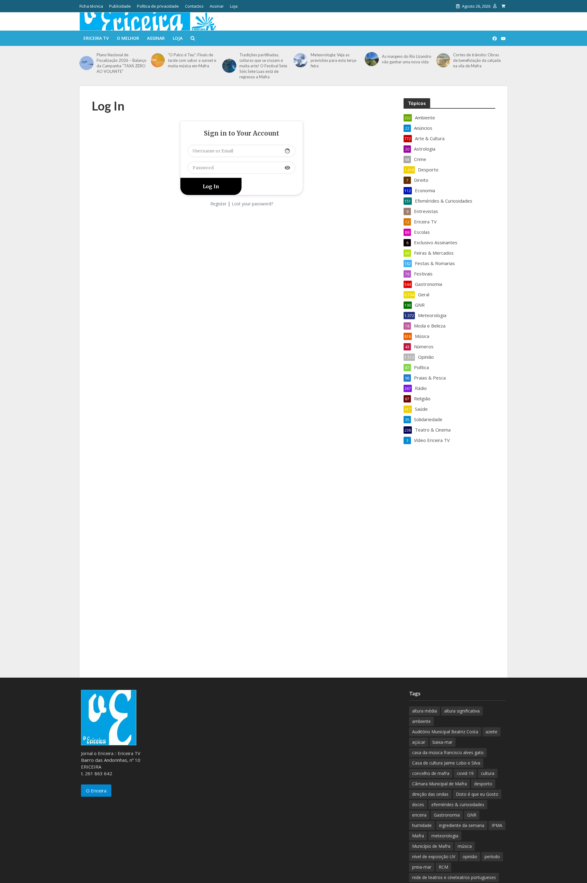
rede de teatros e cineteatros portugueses (454, 877)
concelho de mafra (430, 773)
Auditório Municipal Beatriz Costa (445, 732)
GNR (471, 815)
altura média (424, 711)
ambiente (421, 721)
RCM (443, 867)
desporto (483, 784)
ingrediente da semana (461, 825)
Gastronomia (447, 815)
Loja (234, 6)
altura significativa (462, 711)
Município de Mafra (431, 846)
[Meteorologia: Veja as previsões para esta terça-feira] (301, 60)
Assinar (217, 6)
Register (218, 204)
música (465, 846)
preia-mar (421, 867)
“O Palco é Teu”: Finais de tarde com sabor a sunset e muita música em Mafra (192, 60)
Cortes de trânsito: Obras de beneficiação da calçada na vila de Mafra (477, 60)
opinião (470, 856)
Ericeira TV (96, 38)
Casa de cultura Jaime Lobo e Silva (446, 763)
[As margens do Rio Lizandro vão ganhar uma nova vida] (372, 59)
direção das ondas (430, 794)
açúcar (418, 742)
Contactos (194, 6)
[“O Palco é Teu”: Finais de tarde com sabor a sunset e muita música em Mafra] (158, 60)
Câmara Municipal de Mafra (439, 784)
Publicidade (120, 6)
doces (418, 804)
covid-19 (465, 773)
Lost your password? (252, 204)
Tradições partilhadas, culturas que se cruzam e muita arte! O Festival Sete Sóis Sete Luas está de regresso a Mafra (263, 65)
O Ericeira (96, 791)
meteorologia (444, 836)
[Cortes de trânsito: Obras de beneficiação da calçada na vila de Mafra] (443, 60)
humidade (422, 825)
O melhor (128, 38)
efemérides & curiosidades (457, 804)
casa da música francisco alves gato (448, 752)
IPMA (497, 825)
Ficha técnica (91, 6)
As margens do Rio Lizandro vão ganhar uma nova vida (406, 59)
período (492, 856)
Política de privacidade (158, 6)
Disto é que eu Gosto (477, 794)
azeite (491, 732)
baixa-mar (442, 742)
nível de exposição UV (433, 856)
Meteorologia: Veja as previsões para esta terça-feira (334, 60)
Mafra (418, 836)
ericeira (419, 815)
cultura (487, 773)
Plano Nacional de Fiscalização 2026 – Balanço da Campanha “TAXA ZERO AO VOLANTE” (121, 63)
